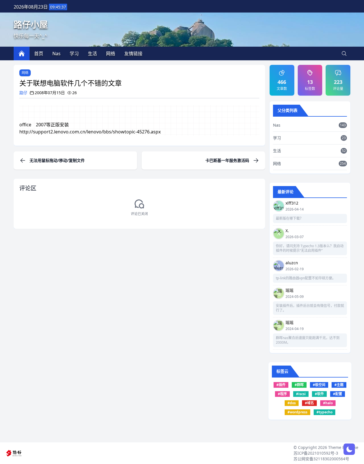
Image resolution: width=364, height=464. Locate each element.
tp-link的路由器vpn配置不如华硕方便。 (306, 278)
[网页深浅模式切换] (349, 449)
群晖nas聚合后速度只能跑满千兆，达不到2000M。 (308, 340)
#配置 (337, 393)
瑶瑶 (289, 290)
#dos (292, 403)
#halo (328, 403)
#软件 (319, 393)
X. (287, 230)
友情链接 (133, 53)
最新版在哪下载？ (289, 218)
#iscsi (301, 393)
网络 (25, 72)
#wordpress (297, 412)
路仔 (23, 92)
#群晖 (299, 384)
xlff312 (292, 203)
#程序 (282, 393)
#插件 (281, 384)
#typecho (324, 412)
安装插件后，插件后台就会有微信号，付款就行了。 (310, 308)
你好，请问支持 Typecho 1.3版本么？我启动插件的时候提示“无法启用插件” (310, 248)
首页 (38, 53)
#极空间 (319, 384)
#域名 (309, 403)
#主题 (339, 384)
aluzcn (292, 262)
